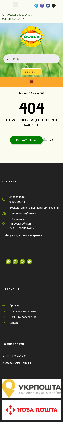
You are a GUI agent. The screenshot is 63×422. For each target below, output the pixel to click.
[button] (15, 4)
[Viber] (42, 6)
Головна (23, 93)
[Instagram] (54, 6)
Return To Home (26, 140)
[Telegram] (36, 6)
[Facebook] (48, 6)
